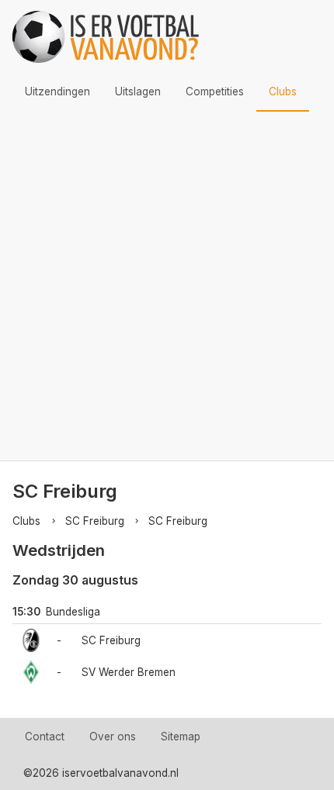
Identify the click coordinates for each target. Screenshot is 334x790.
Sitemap (180, 736)
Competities (215, 91)
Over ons (112, 736)
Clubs (283, 91)
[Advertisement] (167, 286)
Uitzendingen (57, 91)
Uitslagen (138, 91)
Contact (44, 736)
